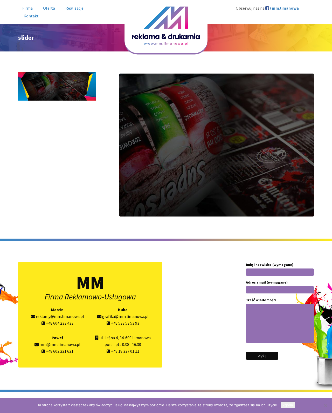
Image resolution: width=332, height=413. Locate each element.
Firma (27, 8)
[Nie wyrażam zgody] (325, 405)
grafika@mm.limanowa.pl (125, 316)
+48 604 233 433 (59, 323)
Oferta (49, 8)
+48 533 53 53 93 (124, 323)
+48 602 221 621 (59, 351)
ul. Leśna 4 (109, 337)
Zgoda (288, 405)
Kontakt (31, 15)
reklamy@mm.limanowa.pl (59, 316)
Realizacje (74, 8)
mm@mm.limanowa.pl (59, 344)
